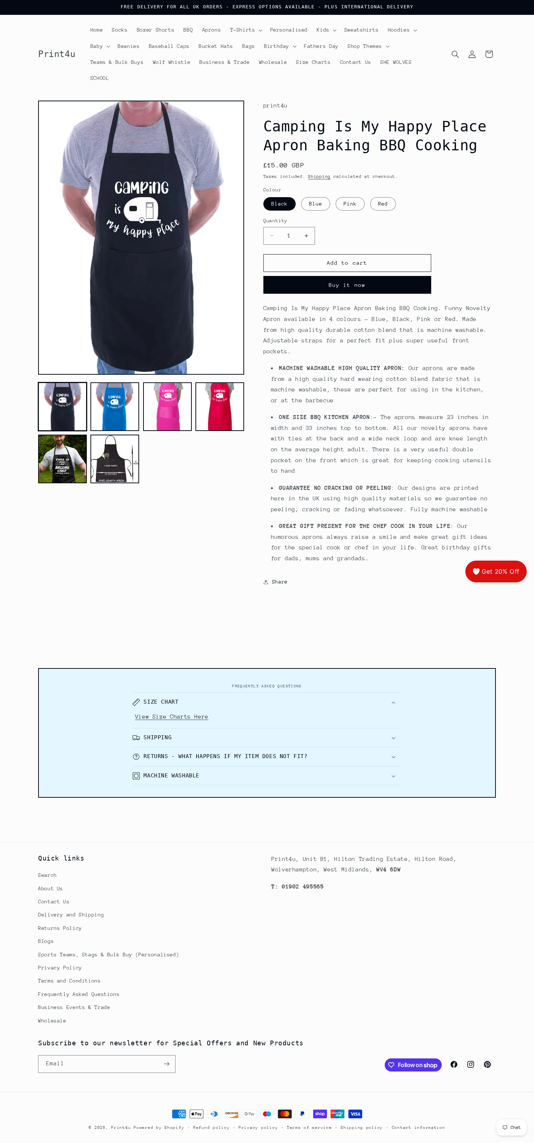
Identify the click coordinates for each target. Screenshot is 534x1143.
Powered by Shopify (159, 1127)
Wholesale (52, 1021)
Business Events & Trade (74, 1007)
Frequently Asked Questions (79, 994)
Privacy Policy (60, 968)
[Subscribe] (166, 1064)
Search (47, 875)
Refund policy (211, 1127)
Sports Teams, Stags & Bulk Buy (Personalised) (108, 954)
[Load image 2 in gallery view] (114, 406)
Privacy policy (258, 1127)
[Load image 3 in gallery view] (167, 406)
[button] (246, 30)
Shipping (319, 176)
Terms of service (309, 1127)
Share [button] (280, 582)
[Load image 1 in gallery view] (62, 406)
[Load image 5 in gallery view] (62, 459)
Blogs (46, 941)
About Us (50, 888)
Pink (350, 204)
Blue (315, 204)
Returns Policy (60, 928)
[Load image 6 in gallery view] (114, 459)
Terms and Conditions (69, 981)
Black (279, 204)
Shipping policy (362, 1127)
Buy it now (347, 285)
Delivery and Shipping (71, 915)
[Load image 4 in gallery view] (219, 406)
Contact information (418, 1127)
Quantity (275, 220)
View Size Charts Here (172, 716)
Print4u (121, 1127)
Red (383, 204)
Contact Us (53, 901)
